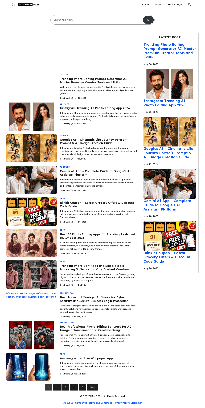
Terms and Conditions (100, 402)
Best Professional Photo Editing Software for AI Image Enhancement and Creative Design (95, 328)
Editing (64, 74)
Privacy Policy (121, 402)
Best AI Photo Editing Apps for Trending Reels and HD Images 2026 (97, 236)
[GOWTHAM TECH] (25, 4)
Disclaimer (136, 402)
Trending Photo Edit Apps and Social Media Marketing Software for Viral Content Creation (94, 267)
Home (145, 4)
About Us (68, 402)
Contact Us (81, 402)
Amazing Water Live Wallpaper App (86, 358)
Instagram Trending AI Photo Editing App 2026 (95, 108)
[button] (189, 4)
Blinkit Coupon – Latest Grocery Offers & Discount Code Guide (97, 204)
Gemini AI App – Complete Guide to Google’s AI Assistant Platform (95, 172)
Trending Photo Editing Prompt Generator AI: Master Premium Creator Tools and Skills (93, 80)
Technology (175, 4)
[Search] (148, 20)
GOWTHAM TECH (92, 396)
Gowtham (64, 98)
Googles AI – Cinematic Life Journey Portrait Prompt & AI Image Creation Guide (93, 141)
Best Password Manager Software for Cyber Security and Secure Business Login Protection (94, 299)
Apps (158, 4)
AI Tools (65, 135)
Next (92, 387)
